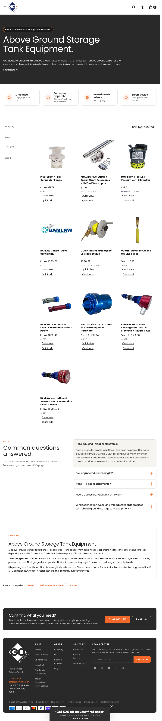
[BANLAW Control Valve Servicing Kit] (56, 230)
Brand (8, 158)
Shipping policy (91, 702)
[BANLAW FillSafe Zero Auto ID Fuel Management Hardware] (97, 303)
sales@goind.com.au (19, 681)
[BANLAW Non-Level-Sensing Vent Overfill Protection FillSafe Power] (137, 303)
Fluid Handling (41, 654)
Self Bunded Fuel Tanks (52, 585)
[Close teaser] (111, 706)
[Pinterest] (122, 668)
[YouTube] (108, 668)
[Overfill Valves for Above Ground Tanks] (137, 230)
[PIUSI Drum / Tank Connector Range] (56, 156)
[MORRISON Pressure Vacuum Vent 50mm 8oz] (137, 156)
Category (9, 146)
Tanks (31, 585)
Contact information (109, 702)
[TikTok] (115, 668)
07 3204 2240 (15, 678)
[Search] (134, 7)
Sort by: (143, 127)
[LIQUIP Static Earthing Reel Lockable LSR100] (97, 230)
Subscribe (142, 659)
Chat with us (117, 619)
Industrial (39, 664)
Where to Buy (79, 663)
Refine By (9, 126)
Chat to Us (78, 649)
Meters (73, 585)
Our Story (58, 649)
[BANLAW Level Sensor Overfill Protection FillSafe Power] (56, 303)
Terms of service (73, 702)
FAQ (56, 654)
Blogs (57, 668)
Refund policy (42, 702)
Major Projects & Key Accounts (41, 682)
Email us (141, 619)
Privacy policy (57, 702)
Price (7, 137)
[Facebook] (94, 668)
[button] (4, 7)
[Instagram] (101, 668)
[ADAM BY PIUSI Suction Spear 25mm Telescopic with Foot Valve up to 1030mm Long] (97, 156)
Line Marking (41, 659)
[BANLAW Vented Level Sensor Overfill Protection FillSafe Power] (56, 377)
